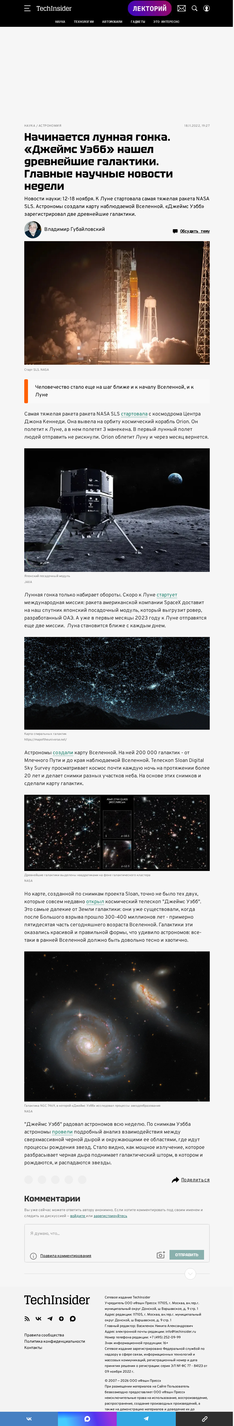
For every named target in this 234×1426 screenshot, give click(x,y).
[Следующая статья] (117, 1274)
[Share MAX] (87, 1419)
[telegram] (50, 1319)
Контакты (33, 1348)
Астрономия (50, 126)
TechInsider (54, 8)
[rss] (27, 1319)
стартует (167, 595)
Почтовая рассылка (181, 8)
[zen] (61, 1319)
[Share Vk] (29, 1419)
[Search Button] (194, 8)
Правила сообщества (44, 1335)
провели (62, 1132)
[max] (73, 1319)
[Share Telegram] (146, 1419)
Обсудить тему (195, 231)
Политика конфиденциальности (54, 1341)
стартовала (134, 414)
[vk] (38, 1319)
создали (63, 753)
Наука (29, 126)
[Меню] (27, 8)
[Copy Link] (205, 1419)
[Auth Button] (206, 8)
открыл (95, 902)
